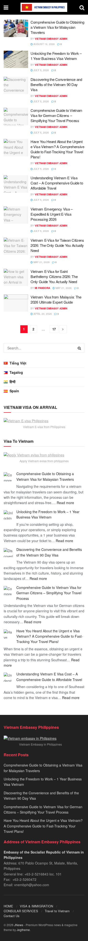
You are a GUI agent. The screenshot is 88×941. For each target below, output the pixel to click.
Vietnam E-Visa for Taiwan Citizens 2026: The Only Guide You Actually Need (57, 245)
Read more (65, 502)
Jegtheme (23, 930)
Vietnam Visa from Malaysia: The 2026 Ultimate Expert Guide (56, 299)
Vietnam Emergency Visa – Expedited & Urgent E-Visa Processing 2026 (52, 214)
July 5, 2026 (41, 70)
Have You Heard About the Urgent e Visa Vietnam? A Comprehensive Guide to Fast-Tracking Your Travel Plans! (57, 149)
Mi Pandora (42, 288)
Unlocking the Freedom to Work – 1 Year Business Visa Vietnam (56, 56)
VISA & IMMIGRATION (36, 906)
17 (54, 329)
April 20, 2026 (42, 314)
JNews (18, 925)
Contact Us (12, 915)
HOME (8, 906)
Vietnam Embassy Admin (51, 38)
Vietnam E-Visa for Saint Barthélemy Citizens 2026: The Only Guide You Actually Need (54, 276)
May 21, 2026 (41, 262)
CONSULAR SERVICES (21, 911)
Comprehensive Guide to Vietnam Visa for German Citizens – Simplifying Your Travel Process (56, 115)
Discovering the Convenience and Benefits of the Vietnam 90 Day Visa (56, 84)
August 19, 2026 (44, 44)
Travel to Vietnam (57, 911)
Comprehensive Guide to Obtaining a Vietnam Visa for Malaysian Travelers (57, 27)
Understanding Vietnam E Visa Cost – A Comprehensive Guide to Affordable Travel (57, 183)
